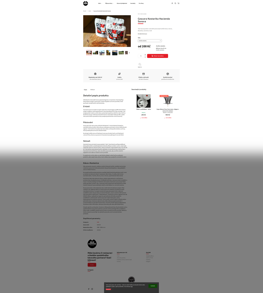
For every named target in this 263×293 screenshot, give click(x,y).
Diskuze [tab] (92, 89)
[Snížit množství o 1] (145, 57)
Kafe (98, 222)
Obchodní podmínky (121, 258)
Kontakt (92, 264)
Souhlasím (153, 286)
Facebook (148, 259)
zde (132, 286)
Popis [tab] (85, 89)
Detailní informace (142, 34)
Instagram (148, 261)
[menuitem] (101, 3)
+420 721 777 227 (149, 258)
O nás (118, 256)
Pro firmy (119, 261)
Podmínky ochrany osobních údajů (124, 259)
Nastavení (108, 289)
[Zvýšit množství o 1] (145, 55)
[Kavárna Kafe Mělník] (131, 280)
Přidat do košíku (159, 56)
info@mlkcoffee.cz (150, 256)
